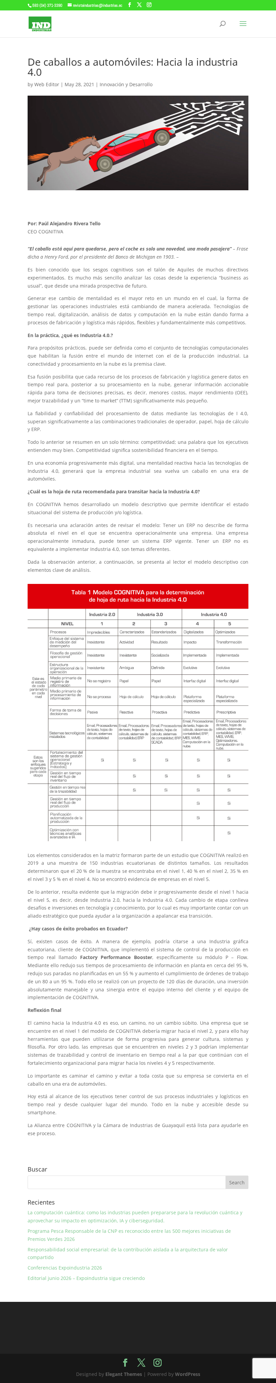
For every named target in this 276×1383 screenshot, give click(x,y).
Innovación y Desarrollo (126, 84)
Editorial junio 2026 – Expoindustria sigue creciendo (86, 1278)
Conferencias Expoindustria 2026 (65, 1267)
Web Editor (46, 84)
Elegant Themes (123, 1374)
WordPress (187, 1374)
